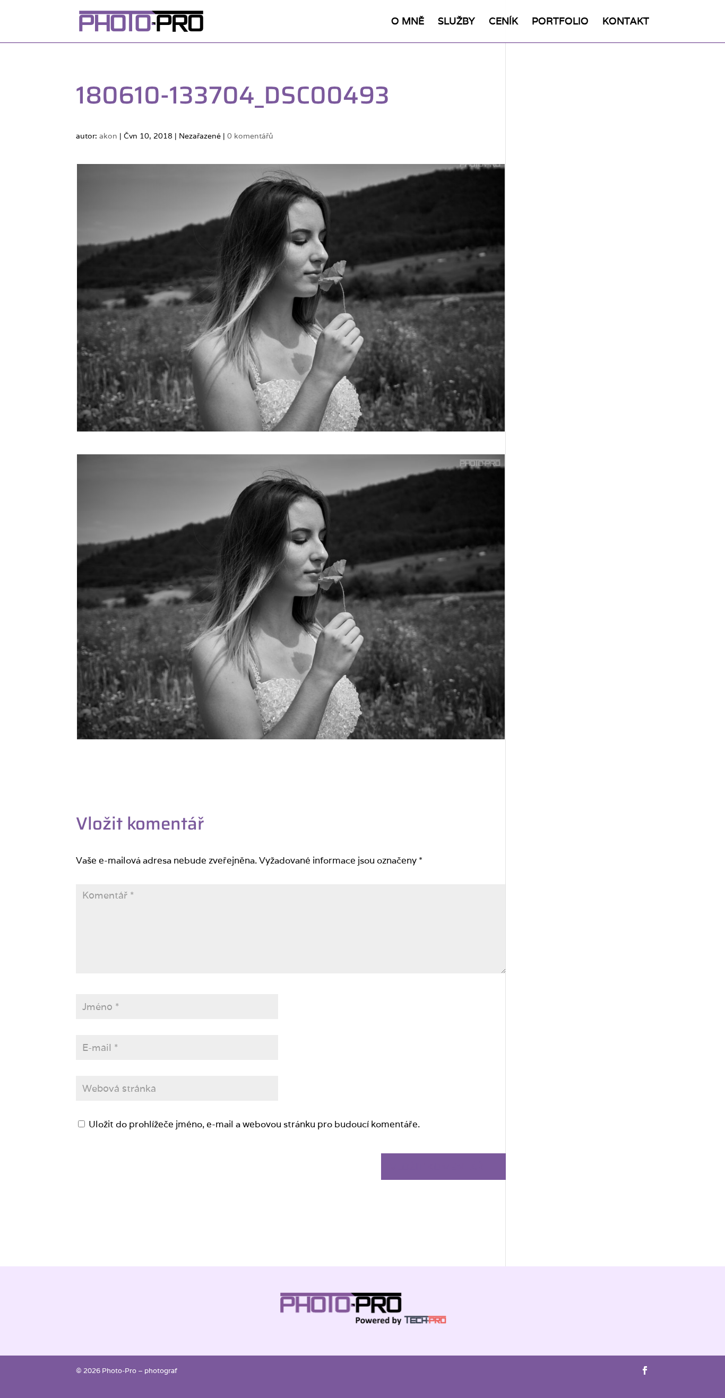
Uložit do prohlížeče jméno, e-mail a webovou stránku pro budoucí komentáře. (254, 1124)
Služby (456, 22)
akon (108, 136)
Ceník (503, 22)
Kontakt (625, 22)
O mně (407, 22)
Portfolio (560, 22)
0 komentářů (250, 136)
